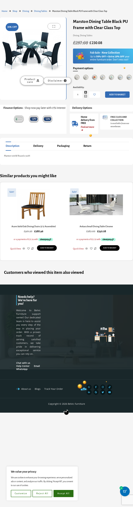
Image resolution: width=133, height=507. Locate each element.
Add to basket (117, 94)
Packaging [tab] (63, 146)
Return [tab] (87, 146)
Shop (14, 11)
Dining (25, 11)
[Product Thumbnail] (54, 26)
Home (4, 11)
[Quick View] (24, 248)
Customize (21, 493)
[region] (42, 483)
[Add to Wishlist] (94, 94)
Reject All (42, 493)
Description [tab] (12, 146)
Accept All (63, 493)
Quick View (15, 248)
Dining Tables (40, 11)
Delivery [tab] (38, 146)
